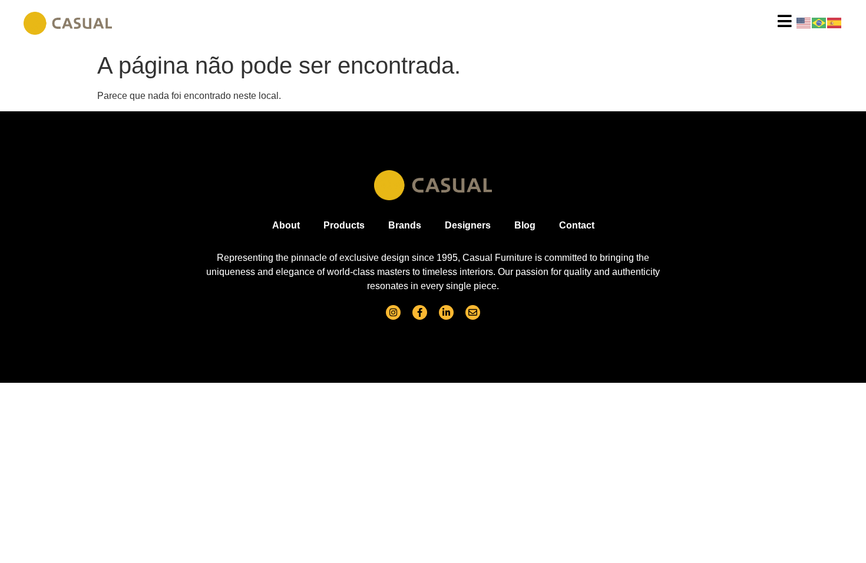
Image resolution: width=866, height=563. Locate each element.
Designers (468, 225)
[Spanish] (834, 22)
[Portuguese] (819, 22)
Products (344, 225)
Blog (525, 225)
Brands (404, 225)
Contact (576, 225)
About (286, 225)
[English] (804, 22)
